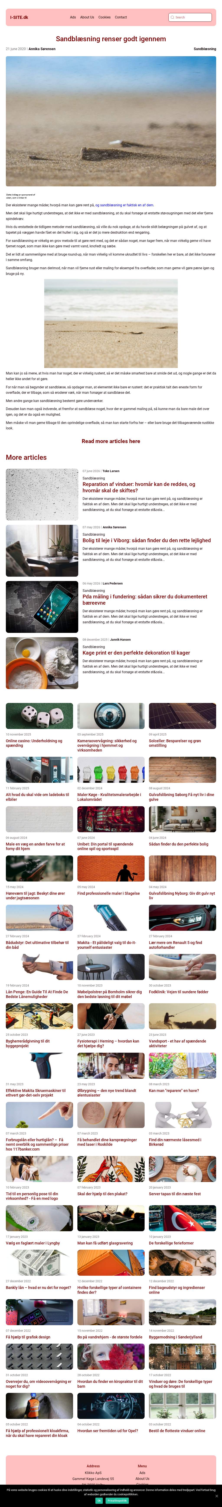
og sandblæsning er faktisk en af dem (124, 205)
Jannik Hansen (120, 639)
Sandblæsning (205, 49)
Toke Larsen (111, 471)
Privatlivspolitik (117, 1500)
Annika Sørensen (42, 49)
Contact (121, 17)
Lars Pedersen (113, 583)
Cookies (104, 17)
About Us (87, 17)
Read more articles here (111, 441)
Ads (73, 17)
